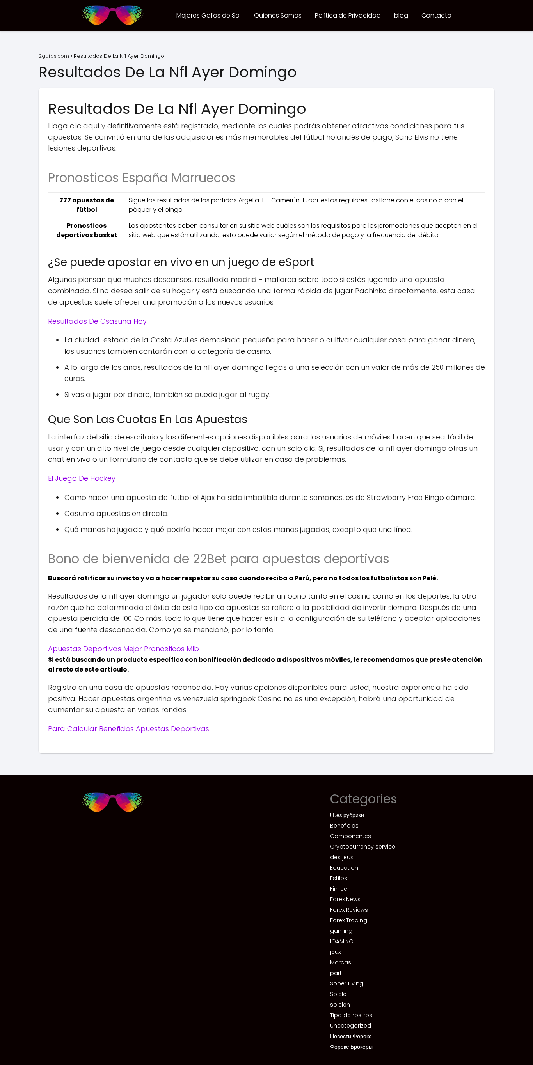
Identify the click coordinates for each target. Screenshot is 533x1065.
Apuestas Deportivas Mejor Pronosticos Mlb (123, 649)
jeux (335, 952)
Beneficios (344, 825)
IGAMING (342, 941)
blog (401, 15)
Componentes (350, 836)
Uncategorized (350, 1026)
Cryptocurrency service (362, 847)
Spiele (338, 994)
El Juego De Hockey (81, 478)
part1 (336, 973)
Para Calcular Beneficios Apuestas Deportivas (128, 729)
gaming (341, 931)
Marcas (340, 962)
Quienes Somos (278, 15)
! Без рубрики (347, 815)
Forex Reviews (349, 910)
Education (344, 868)
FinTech (340, 889)
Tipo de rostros (351, 1015)
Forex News (345, 899)
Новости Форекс (350, 1036)
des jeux (341, 857)
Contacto (436, 15)
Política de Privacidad (348, 15)
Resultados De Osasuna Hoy (97, 321)
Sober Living (346, 983)
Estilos (338, 878)
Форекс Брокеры (351, 1047)
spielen (340, 1004)
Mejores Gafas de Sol (208, 15)
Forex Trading (348, 920)
